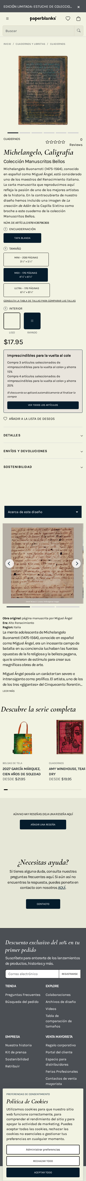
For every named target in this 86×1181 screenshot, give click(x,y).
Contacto (43, 903)
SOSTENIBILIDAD (18, 467)
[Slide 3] (37, 132)
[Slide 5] (61, 132)
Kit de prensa (15, 1052)
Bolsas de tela (12, 763)
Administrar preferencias (43, 1149)
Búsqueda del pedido (22, 1002)
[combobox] (43, 512)
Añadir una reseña (43, 824)
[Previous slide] (9, 563)
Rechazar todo (43, 1161)
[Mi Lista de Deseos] (68, 19)
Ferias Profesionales (62, 1071)
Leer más (9, 690)
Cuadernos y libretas (30, 43)
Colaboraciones (58, 995)
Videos (51, 1009)
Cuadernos (57, 43)
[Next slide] (76, 563)
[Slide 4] (49, 132)
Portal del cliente (59, 1052)
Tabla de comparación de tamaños (59, 1021)
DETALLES (12, 435)
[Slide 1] (12, 132)
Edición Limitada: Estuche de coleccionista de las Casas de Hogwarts (38, 6)
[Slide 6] (73, 132)
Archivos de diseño (61, 1002)
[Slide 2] (25, 132)
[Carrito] (78, 19)
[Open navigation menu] (7, 19)
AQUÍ (61, 887)
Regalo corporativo (61, 1045)
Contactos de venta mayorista (61, 1081)
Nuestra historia (18, 1045)
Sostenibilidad (17, 1059)
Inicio (7, 43)
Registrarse (70, 973)
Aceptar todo (43, 1172)
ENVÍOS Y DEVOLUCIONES (25, 451)
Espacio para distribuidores (57, 1061)
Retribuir (12, 1066)
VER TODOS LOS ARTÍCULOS (43, 405)
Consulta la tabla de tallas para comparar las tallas (40, 300)
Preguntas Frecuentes (22, 995)
